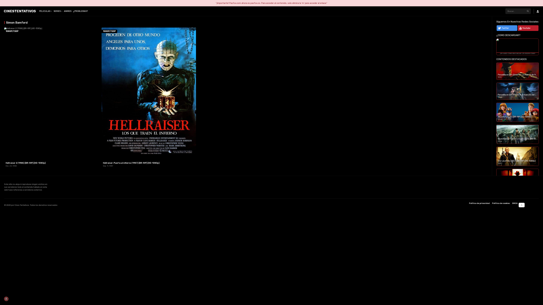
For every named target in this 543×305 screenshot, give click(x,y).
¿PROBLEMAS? (80, 11)
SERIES (57, 11)
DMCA (515, 203)
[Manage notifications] (6, 299)
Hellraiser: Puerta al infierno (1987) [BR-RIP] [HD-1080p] (131, 163)
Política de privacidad (479, 203)
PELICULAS (44, 11)
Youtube (526, 28)
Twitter (505, 28)
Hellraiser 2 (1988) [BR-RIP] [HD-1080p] (26, 163)
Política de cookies (501, 203)
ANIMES (67, 11)
